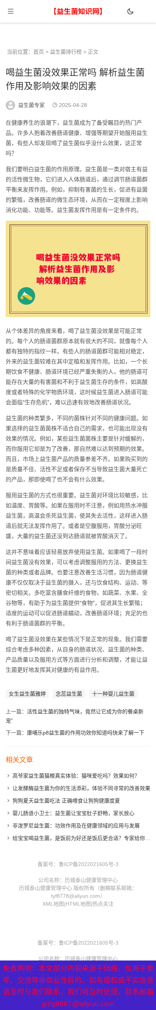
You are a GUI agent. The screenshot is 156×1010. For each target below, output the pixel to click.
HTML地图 (78, 904)
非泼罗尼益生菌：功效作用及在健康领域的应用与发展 (76, 826)
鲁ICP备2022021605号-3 (89, 864)
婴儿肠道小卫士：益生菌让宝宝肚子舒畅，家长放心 (73, 813)
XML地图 (53, 904)
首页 (38, 52)
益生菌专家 (31, 105)
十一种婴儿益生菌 (113, 694)
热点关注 (103, 904)
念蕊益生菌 (69, 694)
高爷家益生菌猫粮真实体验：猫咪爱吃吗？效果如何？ (76, 776)
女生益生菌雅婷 (27, 694)
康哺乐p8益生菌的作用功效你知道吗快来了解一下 (85, 733)
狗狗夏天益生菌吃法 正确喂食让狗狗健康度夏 (66, 801)
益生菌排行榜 (66, 52)
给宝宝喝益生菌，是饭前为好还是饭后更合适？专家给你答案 (84, 838)
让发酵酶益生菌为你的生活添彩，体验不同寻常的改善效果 (81, 788)
